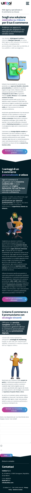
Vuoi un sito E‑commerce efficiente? (13, 299)
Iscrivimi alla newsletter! (9, 450)
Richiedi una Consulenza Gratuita (14, 410)
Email (1, 428)
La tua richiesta (4, 433)
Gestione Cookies (17, 489)
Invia (5, 455)
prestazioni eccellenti (13, 384)
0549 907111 (6, 480)
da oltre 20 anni (21, 99)
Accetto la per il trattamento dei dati (15, 446)
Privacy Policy (12, 446)
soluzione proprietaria (8, 92)
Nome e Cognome (4, 422)
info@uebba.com (7, 482)
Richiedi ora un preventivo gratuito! (14, 152)
